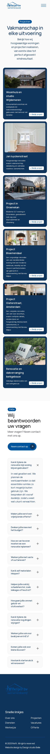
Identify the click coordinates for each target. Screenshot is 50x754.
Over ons (10, 717)
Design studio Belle (31, 747)
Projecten (36, 717)
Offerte (35, 727)
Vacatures (36, 722)
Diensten (10, 722)
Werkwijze (10, 727)
